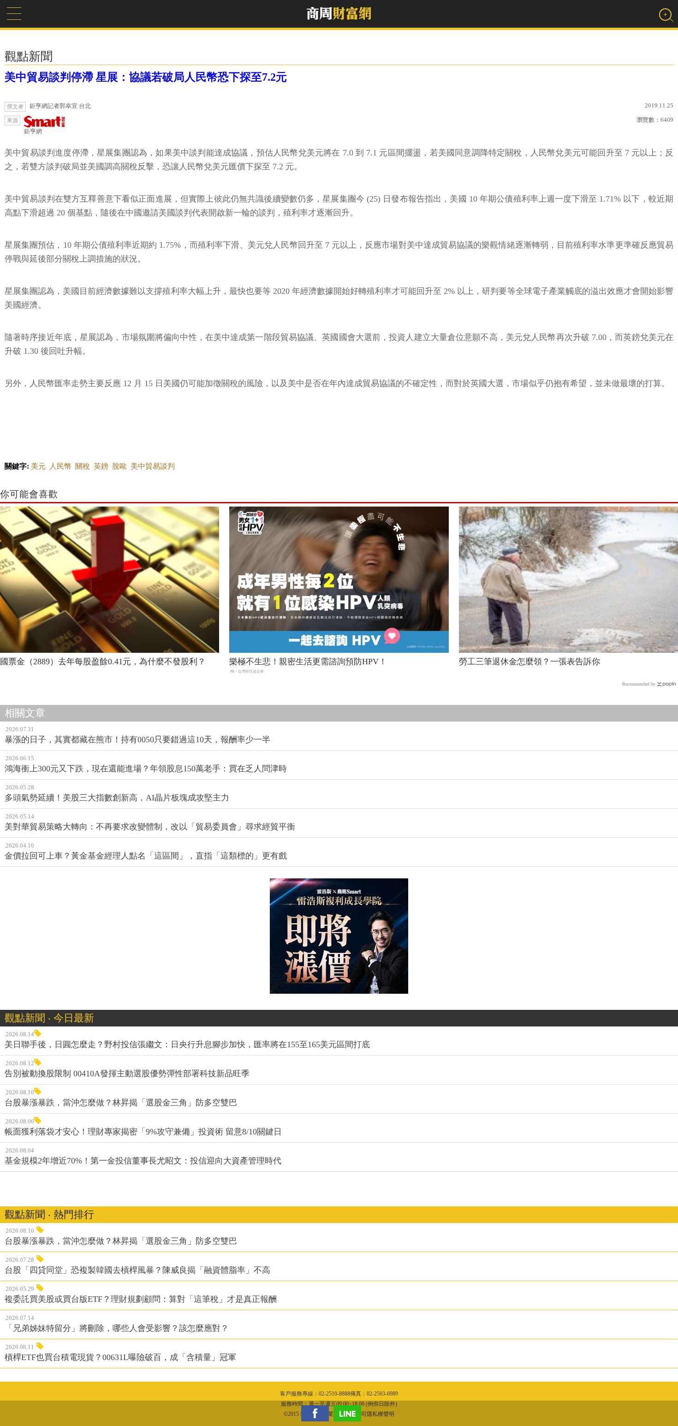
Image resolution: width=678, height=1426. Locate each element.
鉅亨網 (33, 131)
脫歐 (119, 466)
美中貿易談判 (153, 466)
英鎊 (101, 466)
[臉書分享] (317, 1413)
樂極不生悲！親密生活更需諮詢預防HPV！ (308, 661)
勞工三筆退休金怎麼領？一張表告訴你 (529, 661)
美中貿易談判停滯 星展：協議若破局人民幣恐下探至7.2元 (146, 77)
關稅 (82, 466)
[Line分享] (349, 1413)
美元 (38, 466)
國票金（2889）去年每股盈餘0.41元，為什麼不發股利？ (103, 661)
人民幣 (60, 466)
